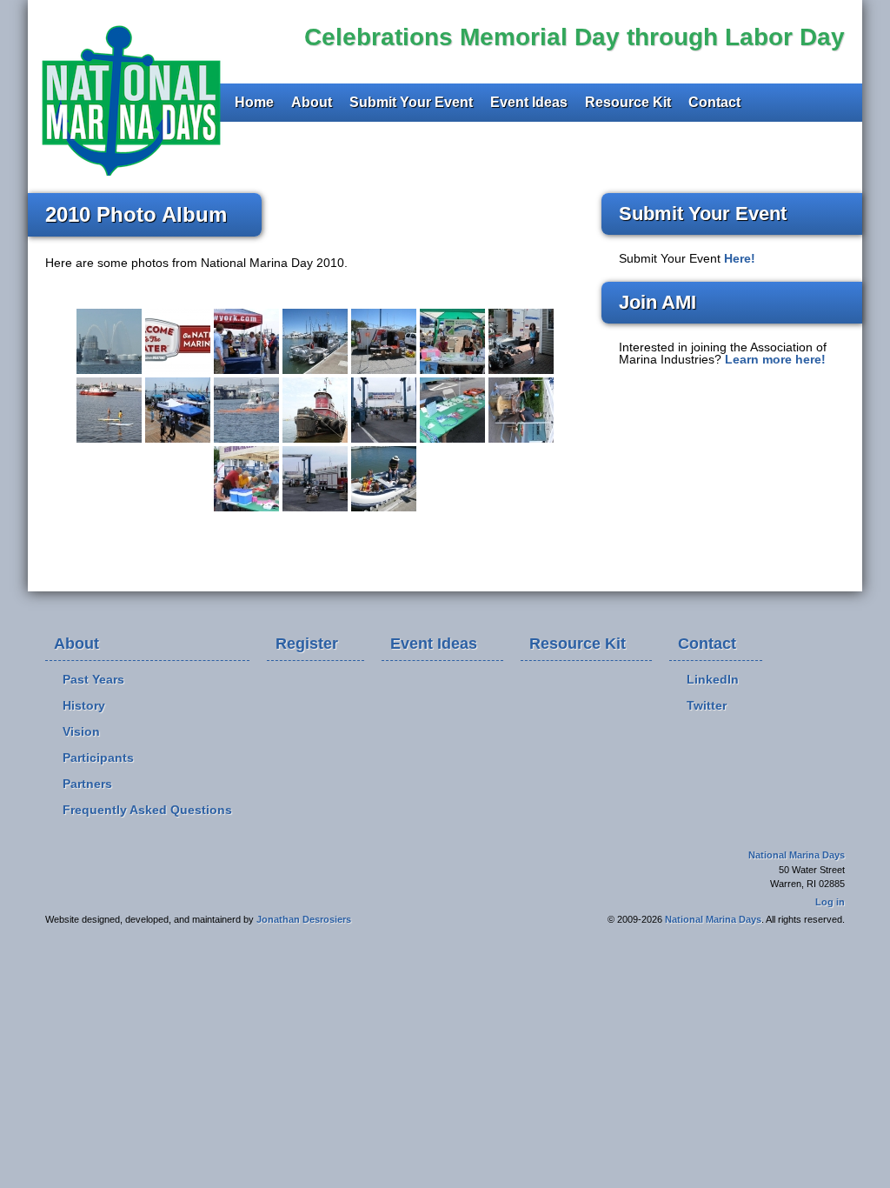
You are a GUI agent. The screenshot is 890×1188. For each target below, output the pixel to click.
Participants (98, 757)
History (84, 705)
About (311, 102)
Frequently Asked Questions (147, 810)
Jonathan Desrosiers (303, 919)
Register (307, 644)
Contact (714, 102)
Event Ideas (529, 102)
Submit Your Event (411, 102)
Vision (81, 731)
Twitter (707, 705)
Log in (830, 902)
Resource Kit (628, 102)
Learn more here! (775, 359)
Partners (87, 784)
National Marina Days (129, 96)
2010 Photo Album (136, 214)
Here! (739, 258)
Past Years (93, 679)
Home (254, 102)
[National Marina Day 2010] (109, 341)
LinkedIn (713, 679)
